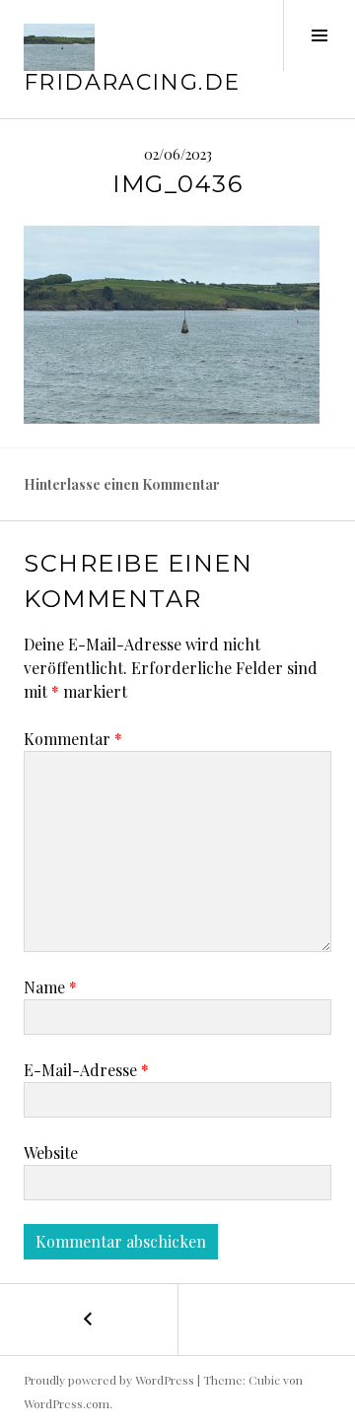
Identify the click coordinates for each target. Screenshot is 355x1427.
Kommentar (73, 738)
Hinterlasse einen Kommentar (122, 484)
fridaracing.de (132, 82)
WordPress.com (66, 1403)
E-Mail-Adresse (86, 1069)
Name (50, 987)
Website (51, 1152)
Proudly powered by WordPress (109, 1380)
